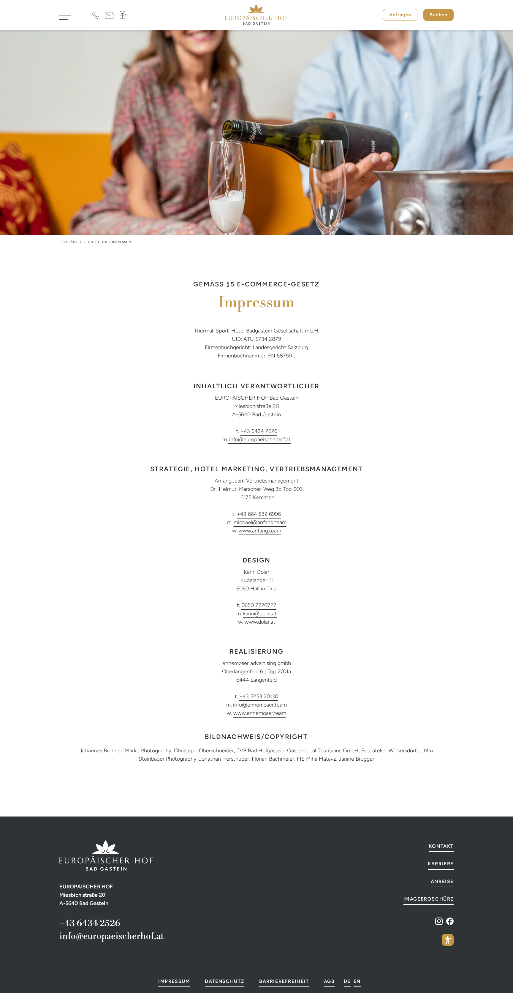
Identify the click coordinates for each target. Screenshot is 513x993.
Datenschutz (224, 981)
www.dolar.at (260, 622)
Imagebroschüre (428, 899)
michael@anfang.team (260, 522)
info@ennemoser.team (260, 705)
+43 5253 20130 (258, 696)
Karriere (441, 863)
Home (103, 242)
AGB (329, 981)
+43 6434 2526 (258, 431)
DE (347, 981)
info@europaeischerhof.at (260, 439)
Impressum (174, 981)
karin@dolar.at (260, 613)
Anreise (442, 881)
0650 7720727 (258, 605)
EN (357, 981)
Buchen (438, 15)
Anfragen (400, 15)
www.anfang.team (260, 530)
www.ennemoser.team (259, 713)
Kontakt (441, 846)
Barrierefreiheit (284, 981)
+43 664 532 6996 (259, 514)
